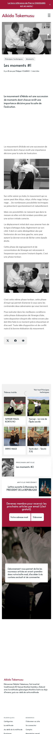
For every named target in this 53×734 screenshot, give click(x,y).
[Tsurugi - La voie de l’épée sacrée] (38, 411)
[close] (50, 4)
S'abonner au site (33, 721)
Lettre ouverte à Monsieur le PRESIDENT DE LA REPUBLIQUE (22, 488)
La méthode (8, 725)
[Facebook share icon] (15, 340)
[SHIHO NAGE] (15, 441)
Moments (30, 59)
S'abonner (37, 517)
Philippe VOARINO (23, 71)
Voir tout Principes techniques (41, 391)
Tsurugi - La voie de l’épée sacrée (38, 420)
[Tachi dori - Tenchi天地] (38, 441)
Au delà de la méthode (13, 729)
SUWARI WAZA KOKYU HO (12, 420)
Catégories (8, 721)
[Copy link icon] (23, 340)
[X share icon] (8, 340)
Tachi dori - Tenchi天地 (37, 450)
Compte (29, 729)
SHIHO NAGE (11, 448)
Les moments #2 (25, 466)
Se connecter (31, 725)
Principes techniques (14, 59)
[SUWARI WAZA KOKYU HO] (15, 411)
